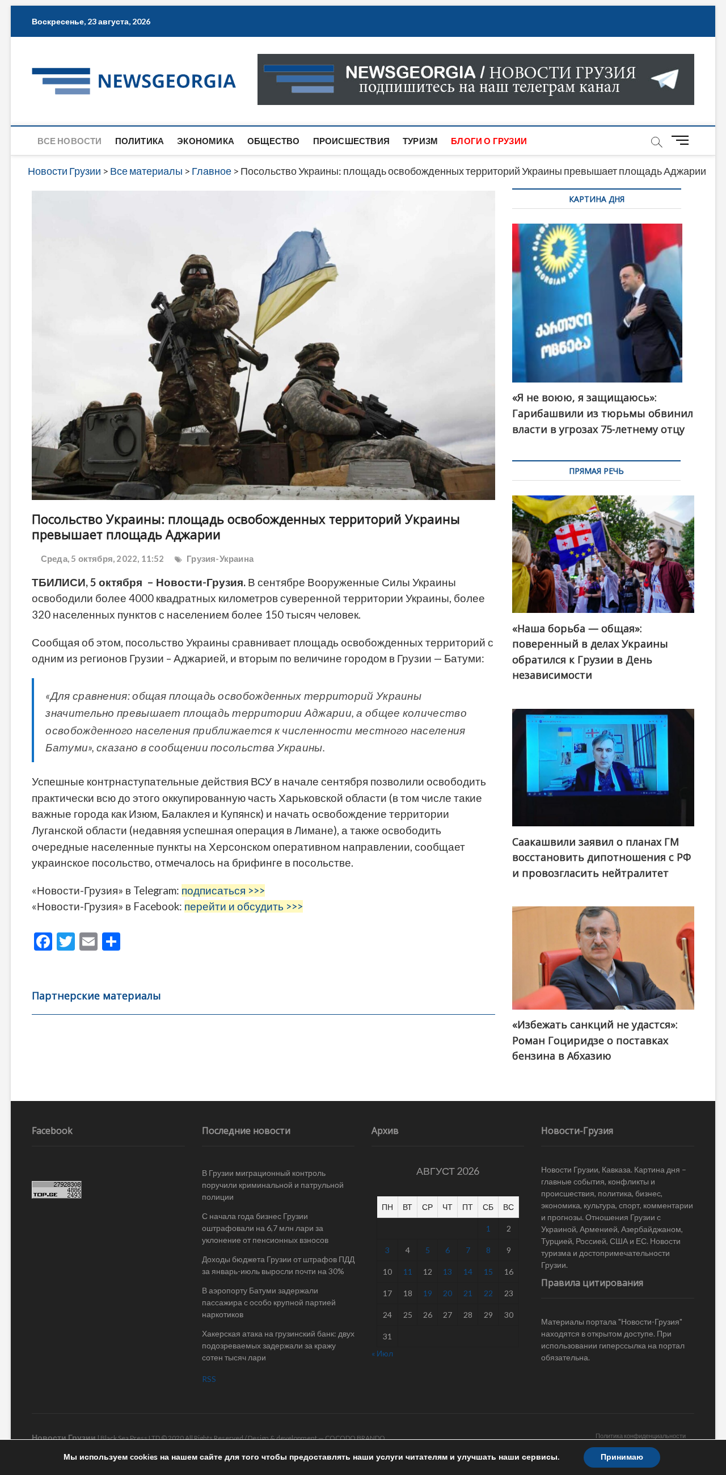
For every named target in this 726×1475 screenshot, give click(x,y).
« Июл (382, 1353)
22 (488, 1293)
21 (467, 1293)
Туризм (420, 141)
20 (447, 1293)
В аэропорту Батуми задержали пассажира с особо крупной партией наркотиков (269, 1302)
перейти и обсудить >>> (243, 906)
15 (488, 1271)
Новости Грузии (64, 1437)
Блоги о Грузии (489, 141)
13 (447, 1271)
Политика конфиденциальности (641, 1435)
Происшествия (351, 141)
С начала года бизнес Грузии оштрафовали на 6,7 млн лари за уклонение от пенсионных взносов (265, 1228)
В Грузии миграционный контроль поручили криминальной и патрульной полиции (273, 1184)
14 (467, 1271)
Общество (273, 141)
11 (407, 1271)
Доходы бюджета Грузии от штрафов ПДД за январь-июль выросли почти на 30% (278, 1265)
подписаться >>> (223, 890)
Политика (139, 141)
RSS (209, 1379)
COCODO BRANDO (355, 1438)
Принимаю (622, 1457)
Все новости (69, 141)
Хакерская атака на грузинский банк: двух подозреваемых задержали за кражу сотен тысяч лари (278, 1345)
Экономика (205, 141)
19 (427, 1293)
